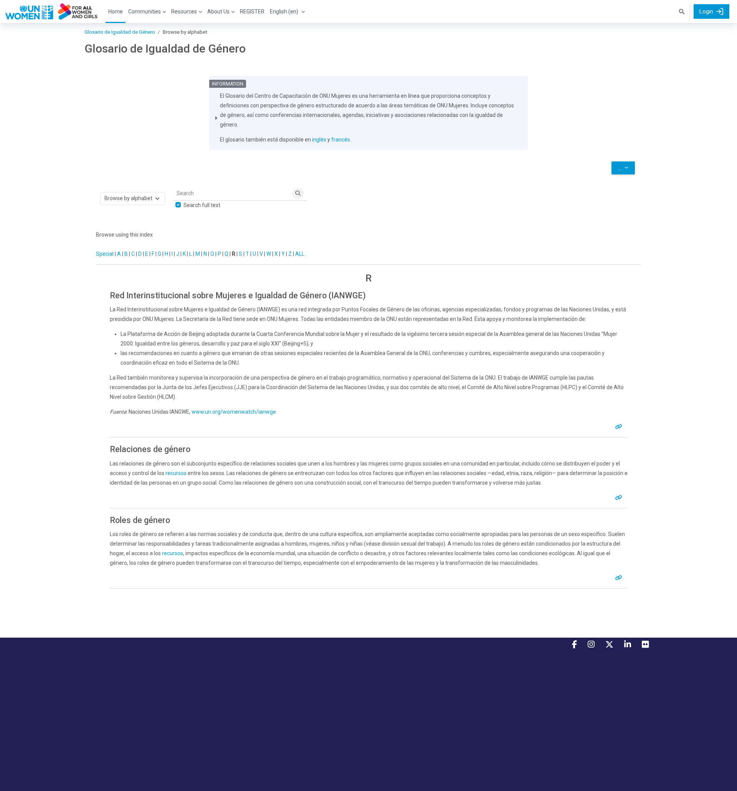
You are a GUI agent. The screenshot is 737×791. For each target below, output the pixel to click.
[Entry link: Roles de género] (620, 578)
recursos (176, 473)
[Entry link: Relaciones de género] (620, 498)
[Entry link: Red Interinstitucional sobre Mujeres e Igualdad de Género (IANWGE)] (620, 427)
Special (105, 254)
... (626, 167)
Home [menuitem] (115, 11)
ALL (299, 254)
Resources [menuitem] (184, 11)
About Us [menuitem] (218, 11)
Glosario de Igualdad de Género (119, 32)
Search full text (201, 205)
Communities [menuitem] (144, 11)
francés (340, 139)
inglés (319, 139)
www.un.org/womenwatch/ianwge (234, 412)
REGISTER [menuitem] (252, 11)
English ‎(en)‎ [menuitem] (284, 11)
